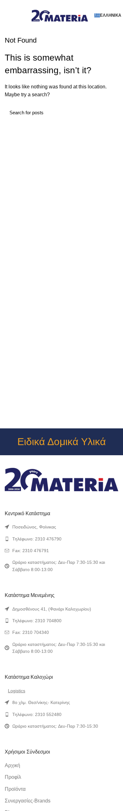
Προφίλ (13, 777)
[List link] (61, 526)
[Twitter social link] (54, 4)
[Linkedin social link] (69, 4)
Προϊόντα (15, 789)
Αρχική (12, 765)
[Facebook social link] (47, 4)
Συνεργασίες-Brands (27, 800)
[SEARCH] (110, 112)
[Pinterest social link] (61, 4)
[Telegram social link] (76, 4)
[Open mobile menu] (8, 15)
